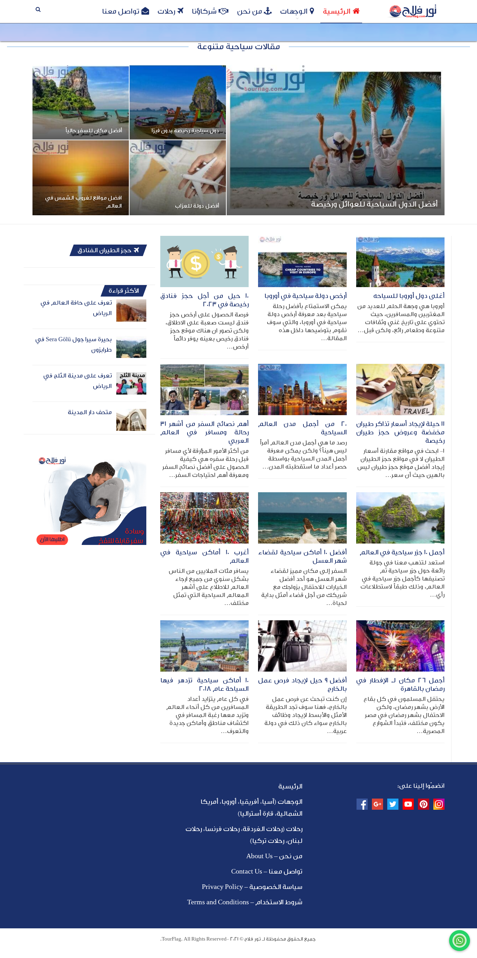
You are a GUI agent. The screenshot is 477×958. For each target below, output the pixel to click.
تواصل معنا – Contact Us (266, 871)
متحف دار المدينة (90, 412)
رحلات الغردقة (262, 829)
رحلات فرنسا (222, 829)
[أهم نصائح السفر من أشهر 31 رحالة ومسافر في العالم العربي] (204, 389)
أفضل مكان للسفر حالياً (94, 130)
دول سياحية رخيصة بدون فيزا (185, 130)
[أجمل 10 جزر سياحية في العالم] (400, 518)
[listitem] (89, 534)
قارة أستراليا (256, 813)
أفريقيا (249, 802)
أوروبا (228, 802)
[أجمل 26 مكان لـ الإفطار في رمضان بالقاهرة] (400, 646)
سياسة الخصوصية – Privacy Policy (252, 887)
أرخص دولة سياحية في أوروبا (305, 296)
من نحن (249, 11)
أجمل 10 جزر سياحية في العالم (402, 552)
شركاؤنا (204, 11)
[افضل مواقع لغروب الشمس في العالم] (81, 178)
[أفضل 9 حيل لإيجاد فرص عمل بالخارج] (302, 646)
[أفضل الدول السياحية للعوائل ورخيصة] (335, 140)
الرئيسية (337, 11)
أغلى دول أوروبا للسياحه (409, 296)
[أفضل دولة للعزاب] (178, 178)
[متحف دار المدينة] (131, 420)
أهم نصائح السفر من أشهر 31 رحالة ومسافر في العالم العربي (204, 432)
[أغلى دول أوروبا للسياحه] (400, 261)
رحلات (166, 11)
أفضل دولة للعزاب (197, 206)
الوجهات (294, 11)
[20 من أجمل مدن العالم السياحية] (302, 389)
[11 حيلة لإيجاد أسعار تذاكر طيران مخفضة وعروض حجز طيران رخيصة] (400, 389)
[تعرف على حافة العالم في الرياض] (131, 310)
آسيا (268, 802)
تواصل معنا (120, 11)
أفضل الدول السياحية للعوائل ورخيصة (374, 204)
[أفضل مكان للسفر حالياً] (81, 102)
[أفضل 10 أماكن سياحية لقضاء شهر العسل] (302, 518)
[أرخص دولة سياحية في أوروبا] (302, 261)
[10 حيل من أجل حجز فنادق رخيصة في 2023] (204, 261)
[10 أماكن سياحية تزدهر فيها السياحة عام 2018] (204, 646)
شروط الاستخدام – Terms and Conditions (244, 902)
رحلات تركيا (268, 841)
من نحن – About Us (274, 856)
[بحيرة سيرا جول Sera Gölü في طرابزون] (131, 347)
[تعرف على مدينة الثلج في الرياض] (131, 383)
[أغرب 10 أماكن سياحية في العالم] (204, 518)
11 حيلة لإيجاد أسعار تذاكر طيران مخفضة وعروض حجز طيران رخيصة (400, 432)
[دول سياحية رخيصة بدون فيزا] (178, 102)
